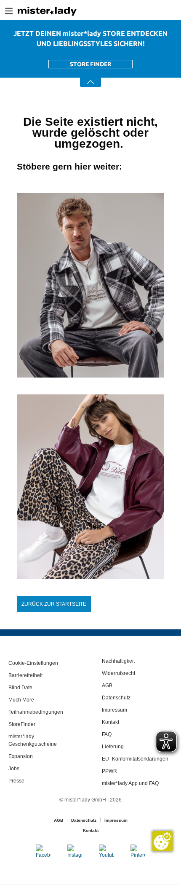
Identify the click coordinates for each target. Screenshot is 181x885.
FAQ (107, 734)
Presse (16, 781)
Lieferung (113, 747)
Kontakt (110, 722)
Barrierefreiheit (25, 675)
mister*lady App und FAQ (130, 783)
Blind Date (20, 688)
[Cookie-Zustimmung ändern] (162, 841)
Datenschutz (116, 698)
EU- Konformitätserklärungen (135, 759)
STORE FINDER (90, 64)
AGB (107, 685)
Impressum (114, 710)
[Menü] (8, 11)
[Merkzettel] (168, 11)
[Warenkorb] (178, 11)
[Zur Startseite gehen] (47, 11)
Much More (21, 700)
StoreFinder (21, 724)
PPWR (109, 771)
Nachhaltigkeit (118, 661)
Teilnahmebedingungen (35, 712)
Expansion (20, 756)
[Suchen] (142, 11)
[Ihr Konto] (155, 11)
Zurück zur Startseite (53, 604)
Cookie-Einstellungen (33, 663)
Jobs (13, 769)
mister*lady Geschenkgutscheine (32, 740)
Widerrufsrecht (118, 673)
